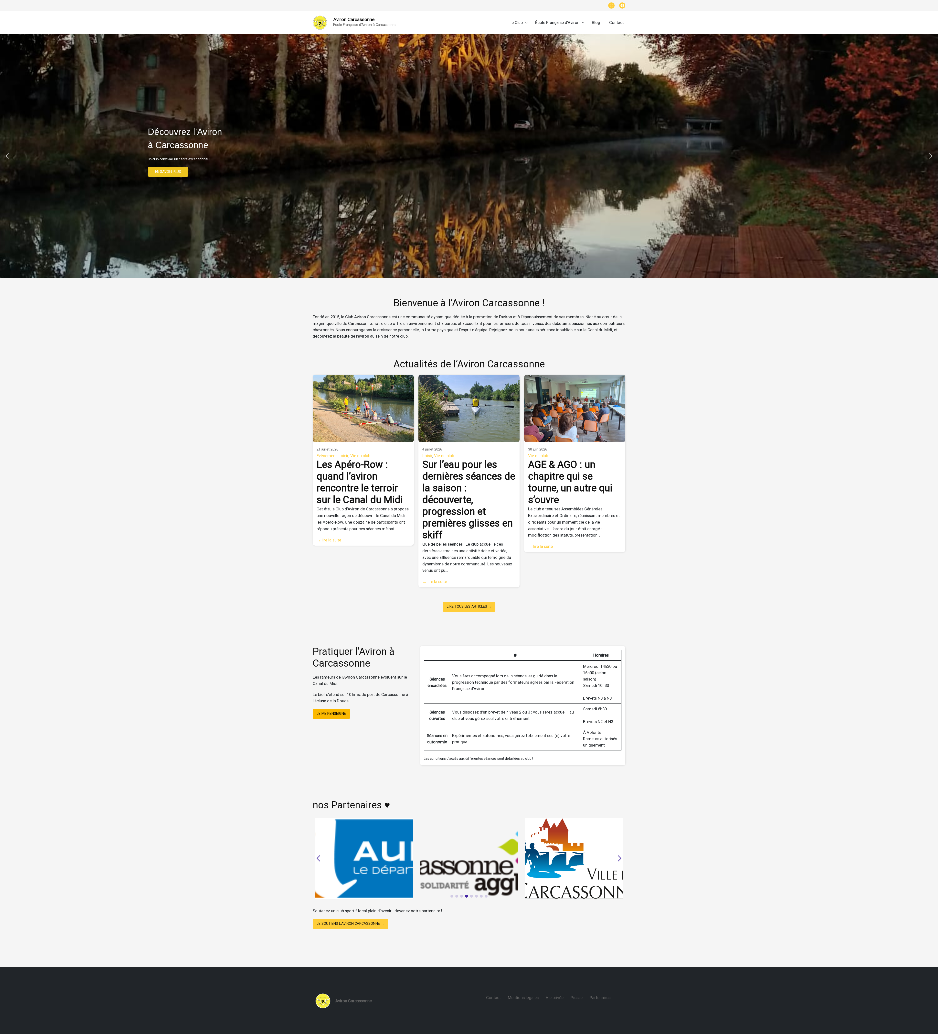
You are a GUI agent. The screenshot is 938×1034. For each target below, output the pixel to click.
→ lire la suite (329, 540)
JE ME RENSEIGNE (331, 714)
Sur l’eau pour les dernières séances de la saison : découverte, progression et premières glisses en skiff (468, 500)
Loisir (344, 455)
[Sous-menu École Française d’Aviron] (583, 22)
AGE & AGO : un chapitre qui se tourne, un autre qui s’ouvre (570, 482)
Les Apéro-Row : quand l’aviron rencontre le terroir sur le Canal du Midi (360, 482)
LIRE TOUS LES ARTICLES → (469, 607)
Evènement (327, 455)
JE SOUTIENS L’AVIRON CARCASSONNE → (350, 924)
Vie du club (360, 455)
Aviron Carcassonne (353, 19)
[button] (320, 22)
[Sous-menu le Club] (526, 22)
